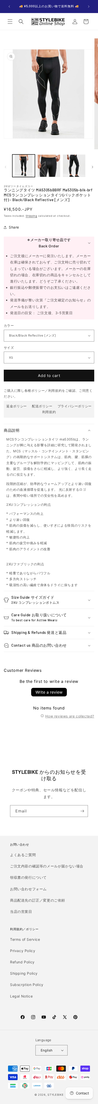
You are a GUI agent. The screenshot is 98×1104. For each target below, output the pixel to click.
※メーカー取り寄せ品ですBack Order (49, 243)
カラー (9, 325)
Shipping (31, 215)
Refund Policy (22, 962)
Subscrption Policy (26, 984)
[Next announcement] (88, 6)
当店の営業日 (21, 911)
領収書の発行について (28, 877)
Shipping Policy (24, 973)
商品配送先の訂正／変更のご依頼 (37, 900)
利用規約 (49, 412)
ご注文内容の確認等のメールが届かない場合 (46, 866)
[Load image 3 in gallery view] (74, 165)
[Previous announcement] (9, 6)
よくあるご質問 (23, 855)
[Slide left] (5, 167)
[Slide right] (92, 167)
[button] (10, 21)
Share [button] (14, 227)
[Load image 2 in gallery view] (48, 165)
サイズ (9, 348)
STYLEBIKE (55, 1094)
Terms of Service (25, 939)
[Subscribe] (82, 811)
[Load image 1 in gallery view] (23, 165)
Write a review (49, 692)
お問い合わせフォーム (28, 889)
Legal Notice (21, 996)
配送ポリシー (42, 406)
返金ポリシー (16, 406)
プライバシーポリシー (75, 406)
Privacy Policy (22, 951)
